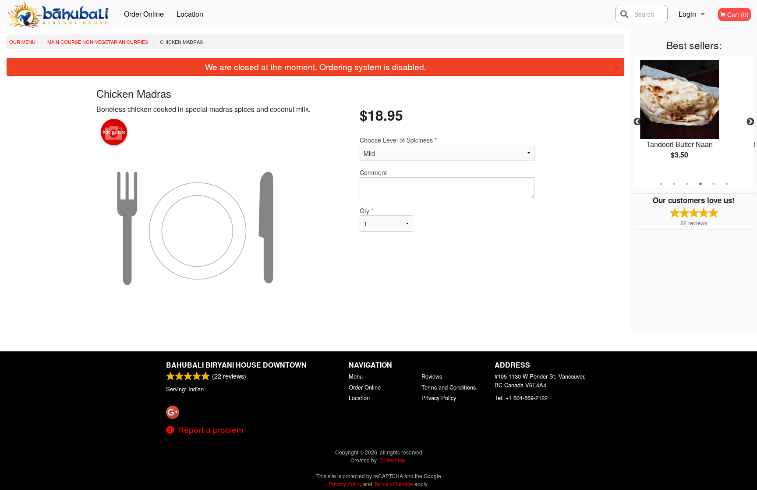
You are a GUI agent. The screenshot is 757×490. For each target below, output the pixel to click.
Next (750, 122)
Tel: (521, 397)
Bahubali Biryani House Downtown (236, 365)
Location (190, 14)
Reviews (431, 376)
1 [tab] (661, 183)
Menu (356, 376)
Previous (637, 122)
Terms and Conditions (448, 387)
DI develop (392, 460)
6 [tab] (726, 183)
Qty (366, 210)
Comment (373, 172)
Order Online (144, 14)
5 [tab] (713, 183)
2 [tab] (674, 183)
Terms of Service (393, 483)
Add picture (114, 132)
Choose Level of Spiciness (398, 140)
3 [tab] (687, 183)
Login (687, 14)
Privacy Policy (438, 397)
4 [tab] (700, 183)
